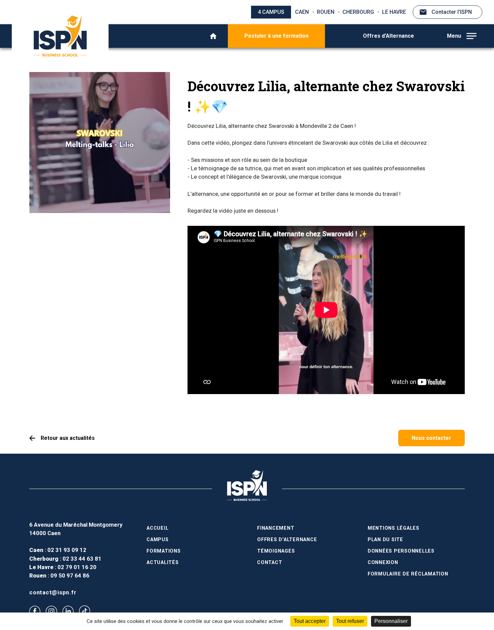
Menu (454, 36)
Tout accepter (310, 621)
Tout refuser (350, 621)
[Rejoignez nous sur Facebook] (34, 611)
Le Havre (394, 12)
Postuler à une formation (276, 36)
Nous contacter (431, 438)
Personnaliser (391, 621)
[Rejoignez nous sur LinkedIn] (68, 611)
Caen (302, 12)
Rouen (325, 12)
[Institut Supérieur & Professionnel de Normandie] (60, 36)
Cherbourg (358, 12)
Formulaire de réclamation (408, 574)
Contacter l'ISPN (451, 12)
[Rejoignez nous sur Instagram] (51, 611)
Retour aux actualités (68, 438)
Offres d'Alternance (388, 36)
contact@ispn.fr (52, 592)
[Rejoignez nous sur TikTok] (84, 611)
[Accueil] (213, 36)
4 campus (271, 12)
